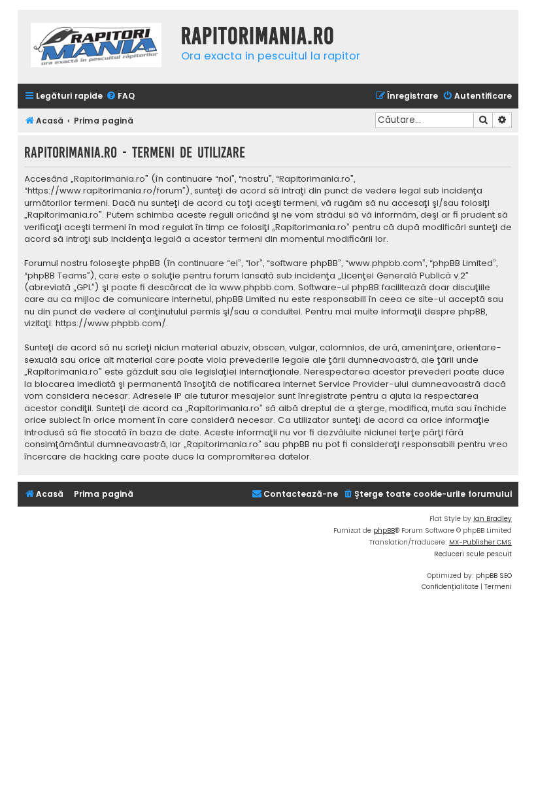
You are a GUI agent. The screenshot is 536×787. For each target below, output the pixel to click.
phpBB (384, 530)
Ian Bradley (492, 519)
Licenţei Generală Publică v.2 (403, 276)
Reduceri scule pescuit (473, 554)
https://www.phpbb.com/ (111, 323)
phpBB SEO (494, 575)
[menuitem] (120, 96)
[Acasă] (96, 46)
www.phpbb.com (256, 287)
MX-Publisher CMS (480, 542)
